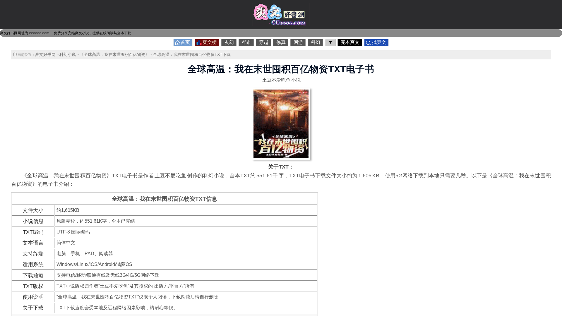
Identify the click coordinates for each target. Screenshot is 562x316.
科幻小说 (67, 54)
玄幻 (229, 42)
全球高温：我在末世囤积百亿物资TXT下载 (192, 54)
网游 (298, 42)
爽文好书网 (45, 54)
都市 (246, 42)
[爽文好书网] (281, 25)
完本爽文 (350, 42)
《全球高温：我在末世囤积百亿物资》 (114, 54)
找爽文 (379, 42)
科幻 (315, 42)
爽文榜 (210, 42)
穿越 (263, 42)
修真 (281, 42)
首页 (185, 42)
